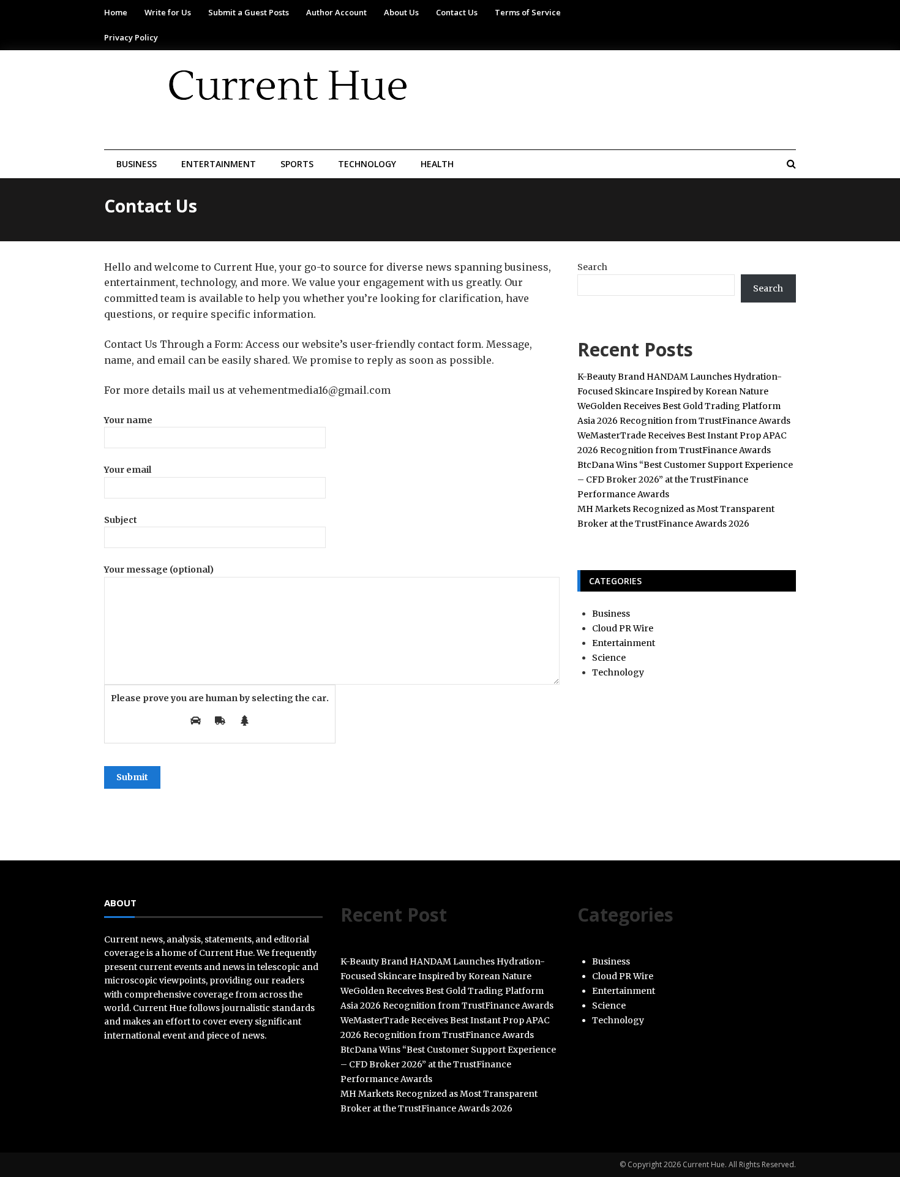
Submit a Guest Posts (248, 12)
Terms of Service (528, 12)
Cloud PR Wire (622, 628)
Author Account (336, 12)
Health (437, 164)
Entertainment (218, 164)
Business (136, 164)
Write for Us (167, 12)
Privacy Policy (131, 37)
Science (609, 657)
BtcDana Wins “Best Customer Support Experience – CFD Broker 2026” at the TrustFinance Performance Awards (685, 479)
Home (115, 12)
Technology (367, 164)
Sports (296, 164)
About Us (401, 12)
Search (592, 267)
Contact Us (457, 12)
